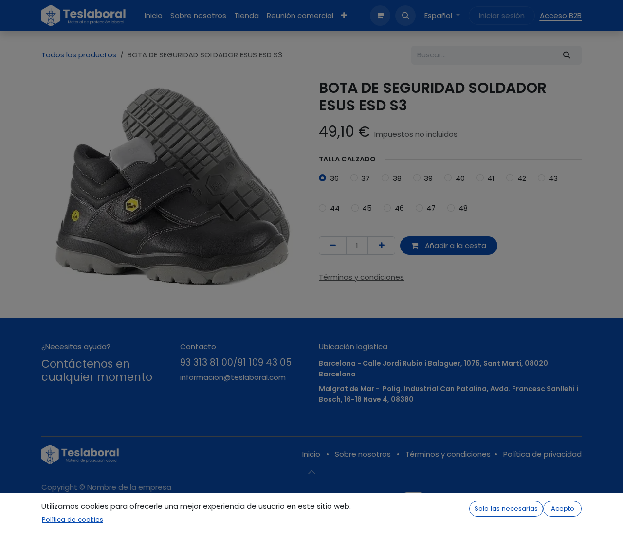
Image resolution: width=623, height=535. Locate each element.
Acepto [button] (562, 508)
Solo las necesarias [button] (506, 508)
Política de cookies (72, 519)
